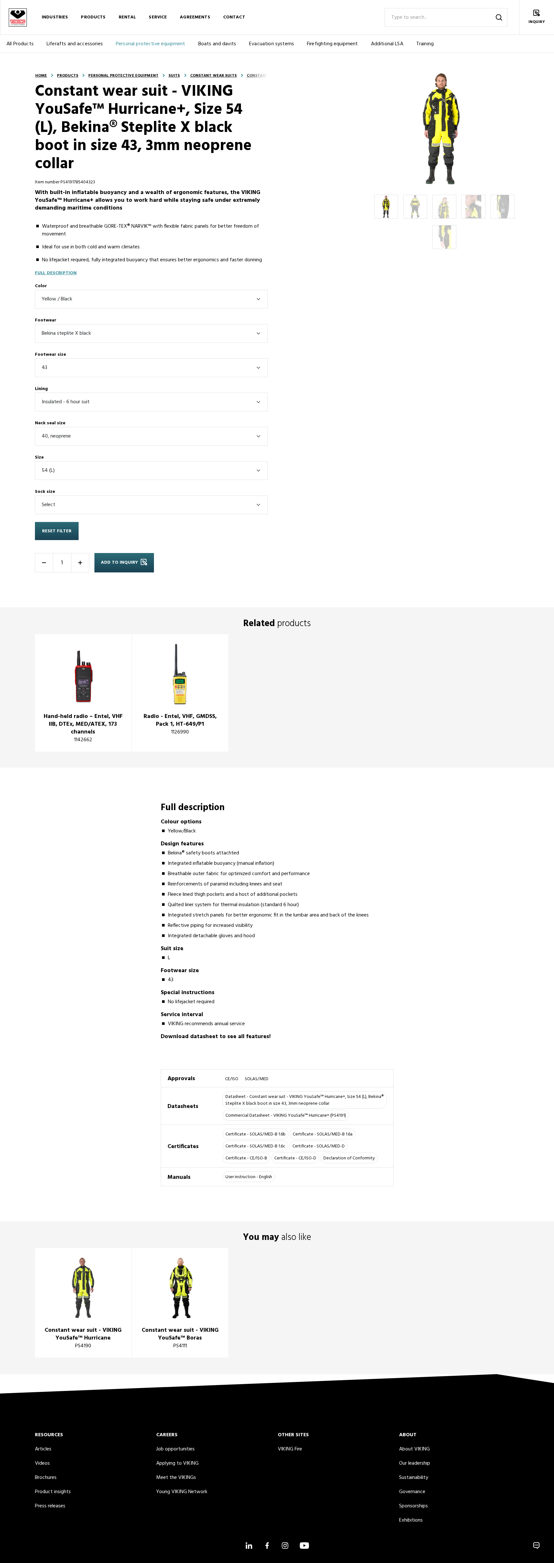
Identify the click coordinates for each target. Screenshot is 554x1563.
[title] (83, 693)
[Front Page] (17, 17)
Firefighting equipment (332, 44)
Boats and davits (217, 44)
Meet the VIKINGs (176, 1477)
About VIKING (414, 1449)
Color (41, 286)
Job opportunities (175, 1449)
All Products (20, 44)
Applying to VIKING (177, 1463)
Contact (234, 17)
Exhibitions (411, 1520)
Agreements (195, 17)
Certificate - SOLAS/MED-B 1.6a (323, 1134)
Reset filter (56, 531)
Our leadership (414, 1463)
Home (41, 75)
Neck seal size (50, 423)
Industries (55, 17)
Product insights (53, 1492)
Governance (412, 1492)
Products (93, 17)
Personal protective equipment (150, 44)
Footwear (45, 320)
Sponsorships (413, 1506)
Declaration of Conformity (349, 1158)
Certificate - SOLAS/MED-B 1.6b (255, 1134)
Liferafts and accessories (75, 44)
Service (158, 17)
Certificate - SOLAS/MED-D (318, 1146)
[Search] (499, 17)
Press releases (50, 1506)
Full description (56, 273)
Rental (127, 17)
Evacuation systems (271, 44)
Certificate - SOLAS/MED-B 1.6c (255, 1146)
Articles (43, 1449)
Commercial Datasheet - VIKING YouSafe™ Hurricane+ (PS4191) (285, 1115)
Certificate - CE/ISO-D (295, 1158)
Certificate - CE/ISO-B (246, 1158)
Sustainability (413, 1477)
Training (425, 44)
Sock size (45, 491)
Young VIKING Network (181, 1492)
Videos (42, 1463)
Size (39, 457)
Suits (174, 75)
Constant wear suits (213, 75)
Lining (41, 388)
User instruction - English (248, 1177)
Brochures (46, 1477)
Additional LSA (387, 44)
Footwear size (50, 354)
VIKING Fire (290, 1449)
